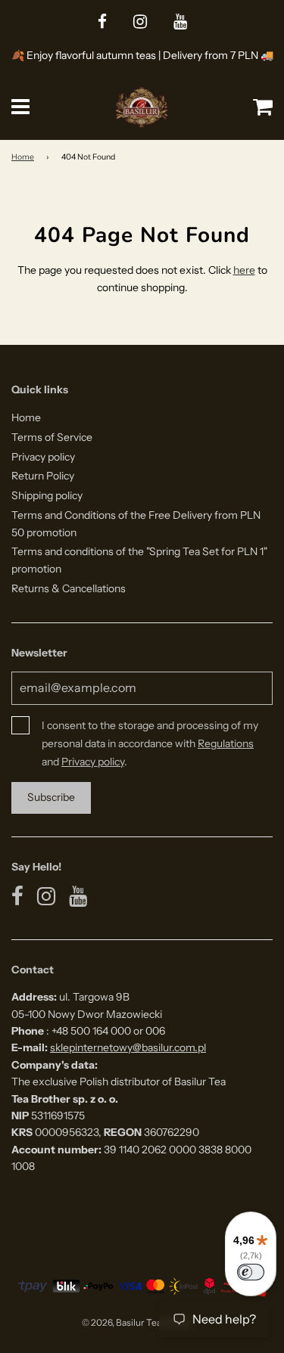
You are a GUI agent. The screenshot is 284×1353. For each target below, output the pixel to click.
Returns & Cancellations (68, 588)
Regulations (226, 743)
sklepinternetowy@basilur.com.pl (128, 1047)
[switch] (250, 1272)
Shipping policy (47, 495)
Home (22, 157)
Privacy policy (43, 457)
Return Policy (42, 476)
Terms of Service (51, 437)
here (244, 270)
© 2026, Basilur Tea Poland (137, 1322)
